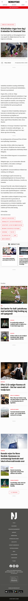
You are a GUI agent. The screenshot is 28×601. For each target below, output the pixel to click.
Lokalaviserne (14, 554)
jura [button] (15, 235)
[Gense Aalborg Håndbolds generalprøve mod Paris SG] (9, 251)
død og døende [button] (6, 239)
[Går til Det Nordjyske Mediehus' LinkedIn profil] (17, 566)
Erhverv (14, 5)
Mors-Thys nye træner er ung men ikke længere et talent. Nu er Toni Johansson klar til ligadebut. (18, 400)
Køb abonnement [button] (14, 7)
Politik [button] (12, 232)
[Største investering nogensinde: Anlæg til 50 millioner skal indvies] (5, 471)
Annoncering (14, 535)
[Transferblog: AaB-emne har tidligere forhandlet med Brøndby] (5, 483)
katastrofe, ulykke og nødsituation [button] (12, 225)
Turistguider (14, 557)
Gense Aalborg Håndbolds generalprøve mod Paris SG (9, 259)
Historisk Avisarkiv (14, 548)
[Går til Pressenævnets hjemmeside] (14, 579)
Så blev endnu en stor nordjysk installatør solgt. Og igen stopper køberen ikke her (18, 337)
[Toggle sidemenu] (26, 2)
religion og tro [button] (6, 235)
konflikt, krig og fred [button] (8, 24)
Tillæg (14, 561)
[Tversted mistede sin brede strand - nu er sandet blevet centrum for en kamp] (5, 412)
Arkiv (14, 551)
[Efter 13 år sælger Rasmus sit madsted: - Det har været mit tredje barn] (14, 371)
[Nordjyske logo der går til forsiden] (14, 2)
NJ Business (14, 526)
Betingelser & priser (14, 538)
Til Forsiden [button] (14, 492)
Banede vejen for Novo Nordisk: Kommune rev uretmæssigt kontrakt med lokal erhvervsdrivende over (13, 457)
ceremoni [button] (4, 232)
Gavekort (14, 532)
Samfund (5, 5)
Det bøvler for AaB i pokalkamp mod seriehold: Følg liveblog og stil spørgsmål (14, 311)
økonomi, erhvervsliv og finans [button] (11, 228)
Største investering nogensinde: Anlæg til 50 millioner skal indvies (17, 471)
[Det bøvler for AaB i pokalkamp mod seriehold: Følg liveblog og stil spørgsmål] (14, 295)
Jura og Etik (14, 541)
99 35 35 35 (15, 573)
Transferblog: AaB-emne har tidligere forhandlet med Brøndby (17, 484)
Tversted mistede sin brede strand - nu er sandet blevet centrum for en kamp (17, 413)
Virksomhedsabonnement (14, 529)
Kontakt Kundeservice (14, 545)
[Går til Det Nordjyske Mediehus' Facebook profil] (11, 566)
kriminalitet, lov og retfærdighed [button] (11, 221)
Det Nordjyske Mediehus (16, 570)
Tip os (14, 522)
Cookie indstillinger (14, 598)
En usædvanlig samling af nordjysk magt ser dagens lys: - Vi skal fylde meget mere (18, 324)
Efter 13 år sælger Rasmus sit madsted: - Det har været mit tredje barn (13, 387)
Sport (23, 5)
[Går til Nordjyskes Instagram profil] (14, 566)
